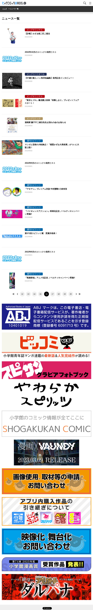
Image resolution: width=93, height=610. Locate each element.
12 (22, 294)
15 (40, 294)
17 (53, 294)
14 (34, 294)
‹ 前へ (17, 294)
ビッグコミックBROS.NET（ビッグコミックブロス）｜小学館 (14, 3)
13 (28, 294)
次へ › (75, 294)
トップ (4, 9)
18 (59, 294)
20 (71, 294)
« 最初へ (14, 294)
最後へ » (79, 294)
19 (65, 294)
